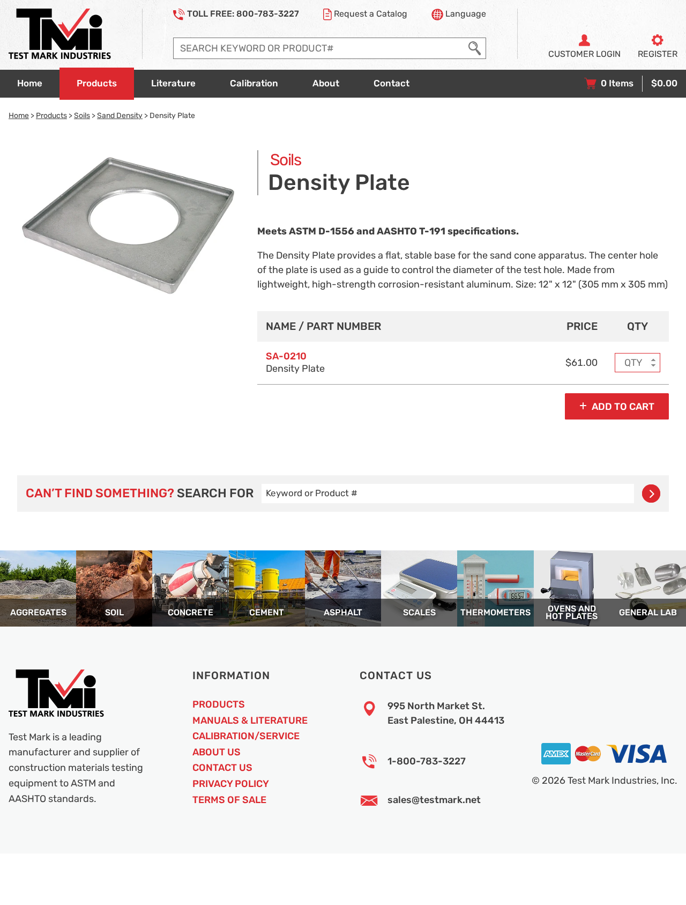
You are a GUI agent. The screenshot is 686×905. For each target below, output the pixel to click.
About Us (216, 752)
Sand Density (120, 115)
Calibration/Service (246, 736)
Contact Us (222, 767)
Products (51, 115)
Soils (82, 115)
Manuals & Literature (250, 720)
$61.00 (581, 362)
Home (19, 115)
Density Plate (295, 362)
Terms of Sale (229, 799)
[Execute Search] (475, 48)
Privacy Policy (230, 783)
